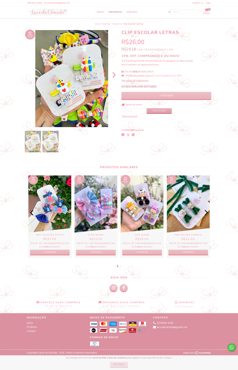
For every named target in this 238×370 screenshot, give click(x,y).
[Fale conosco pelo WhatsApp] (231, 347)
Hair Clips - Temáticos (111, 24)
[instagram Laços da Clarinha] (113, 288)
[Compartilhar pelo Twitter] (128, 134)
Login (207, 3)
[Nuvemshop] (197, 354)
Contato (131, 12)
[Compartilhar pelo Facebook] (123, 134)
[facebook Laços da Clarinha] (124, 288)
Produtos (115, 12)
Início (100, 12)
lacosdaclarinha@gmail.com (57, 3)
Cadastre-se (197, 3)
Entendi (119, 364)
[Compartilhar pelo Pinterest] (133, 134)
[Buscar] (169, 11)
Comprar (50, 252)
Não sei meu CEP (129, 116)
